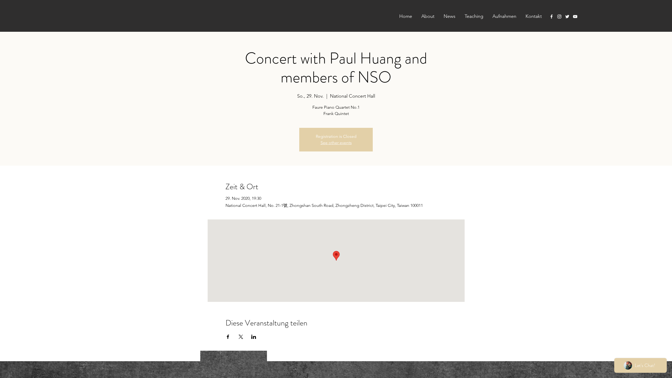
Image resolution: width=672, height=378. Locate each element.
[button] (426, 16)
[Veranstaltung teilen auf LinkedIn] (253, 337)
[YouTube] (575, 16)
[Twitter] (567, 16)
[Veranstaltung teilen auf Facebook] (227, 337)
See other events (336, 142)
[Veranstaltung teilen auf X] (240, 337)
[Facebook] (551, 16)
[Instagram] (559, 16)
